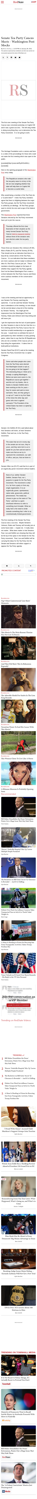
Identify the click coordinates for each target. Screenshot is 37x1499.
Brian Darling (7, 48)
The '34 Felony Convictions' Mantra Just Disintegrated (16, 1486)
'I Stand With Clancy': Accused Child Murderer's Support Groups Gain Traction (18, 1130)
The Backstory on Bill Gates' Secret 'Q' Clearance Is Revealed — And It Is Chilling (18, 880)
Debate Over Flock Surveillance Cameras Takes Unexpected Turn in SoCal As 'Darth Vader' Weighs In (17, 912)
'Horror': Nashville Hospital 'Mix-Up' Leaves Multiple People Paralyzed (16, 850)
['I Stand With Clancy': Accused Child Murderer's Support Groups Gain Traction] (18, 1116)
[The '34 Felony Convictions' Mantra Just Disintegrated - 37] (18, 1472)
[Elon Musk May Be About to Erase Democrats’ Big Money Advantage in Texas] (18, 1224)
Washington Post (10, 215)
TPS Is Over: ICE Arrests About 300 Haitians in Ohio (18, 1308)
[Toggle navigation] (2, 2)
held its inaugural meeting (21, 234)
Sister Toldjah (18, 1206)
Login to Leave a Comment (18, 1005)
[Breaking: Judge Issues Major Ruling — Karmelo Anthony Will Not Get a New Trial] (18, 1259)
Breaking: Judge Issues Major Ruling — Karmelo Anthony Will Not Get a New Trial (18, 1272)
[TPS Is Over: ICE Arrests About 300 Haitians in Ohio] (18, 1295)
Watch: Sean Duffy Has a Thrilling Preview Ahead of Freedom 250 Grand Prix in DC (18, 1164)
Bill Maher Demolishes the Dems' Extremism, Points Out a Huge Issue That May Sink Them (17, 820)
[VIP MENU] (33, 2)
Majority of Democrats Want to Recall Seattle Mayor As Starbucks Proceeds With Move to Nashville (18, 1414)
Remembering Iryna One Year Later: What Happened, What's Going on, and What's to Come (19, 1201)
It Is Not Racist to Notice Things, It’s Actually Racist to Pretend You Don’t (15, 1378)
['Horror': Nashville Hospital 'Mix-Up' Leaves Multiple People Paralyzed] (18, 837)
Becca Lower (18, 1169)
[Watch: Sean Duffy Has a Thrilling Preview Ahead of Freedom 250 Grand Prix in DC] (18, 1151)
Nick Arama (4, 824)
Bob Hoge (4, 917)
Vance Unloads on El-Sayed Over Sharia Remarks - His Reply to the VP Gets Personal (18, 976)
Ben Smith (18, 1241)
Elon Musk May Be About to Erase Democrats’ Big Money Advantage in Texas (18, 1237)
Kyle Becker (4, 854)
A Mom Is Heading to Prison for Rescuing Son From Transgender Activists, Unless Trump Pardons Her (17, 944)
